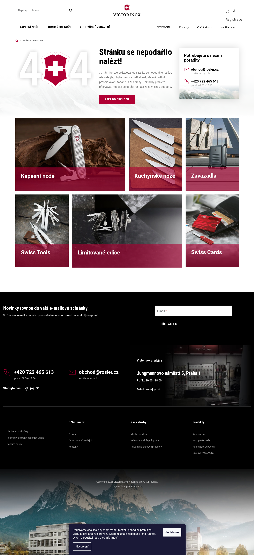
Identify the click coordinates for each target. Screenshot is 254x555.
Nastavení (82, 546)
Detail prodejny (146, 389)
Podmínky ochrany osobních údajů (25, 437)
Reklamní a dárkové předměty (147, 446)
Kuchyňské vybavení (204, 446)
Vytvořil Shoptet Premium (127, 486)
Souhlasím (172, 532)
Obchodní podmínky (17, 431)
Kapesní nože (200, 434)
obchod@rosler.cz (205, 69)
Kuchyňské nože (201, 440)
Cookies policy (14, 444)
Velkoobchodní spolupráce (145, 440)
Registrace (226, 10)
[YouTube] (37, 389)
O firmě (72, 434)
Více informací (108, 537)
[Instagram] (32, 389)
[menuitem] (29, 27)
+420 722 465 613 (205, 81)
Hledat (71, 10)
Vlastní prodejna (139, 434)
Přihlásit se (169, 324)
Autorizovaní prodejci (80, 440)
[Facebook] (26, 389)
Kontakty (74, 446)
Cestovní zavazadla (203, 453)
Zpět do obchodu (117, 99)
